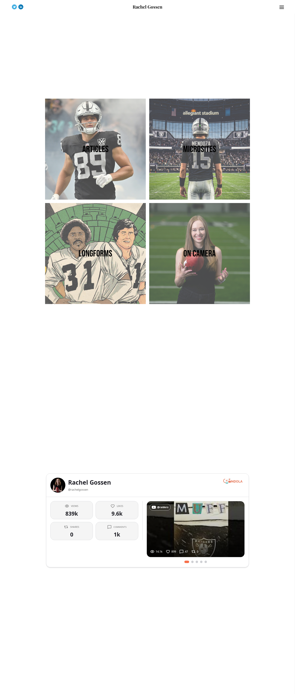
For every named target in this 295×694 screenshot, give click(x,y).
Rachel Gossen (147, 7)
